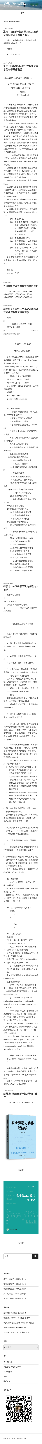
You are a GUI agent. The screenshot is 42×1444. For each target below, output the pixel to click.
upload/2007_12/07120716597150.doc (18, 78)
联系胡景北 (20, 1279)
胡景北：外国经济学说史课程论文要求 (20, 587)
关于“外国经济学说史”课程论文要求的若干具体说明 (20, 67)
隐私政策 (7, 1381)
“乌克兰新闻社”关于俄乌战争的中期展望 (19, 1322)
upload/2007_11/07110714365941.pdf (21, 291)
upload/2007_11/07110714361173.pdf (18, 294)
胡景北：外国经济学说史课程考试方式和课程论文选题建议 (20, 310)
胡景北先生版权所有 (19, 1438)
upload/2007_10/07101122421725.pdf (21, 1102)
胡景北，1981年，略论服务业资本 (17, 1318)
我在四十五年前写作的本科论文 (16, 1313)
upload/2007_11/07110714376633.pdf (18, 297)
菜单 (22, 13)
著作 (5, 1376)
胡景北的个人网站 (15, 4)
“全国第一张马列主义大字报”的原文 (17, 1332)
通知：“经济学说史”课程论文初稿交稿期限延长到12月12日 (20, 33)
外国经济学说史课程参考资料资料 (20, 285)
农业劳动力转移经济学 (12, 1366)
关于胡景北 (8, 1362)
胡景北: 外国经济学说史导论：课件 (20, 1095)
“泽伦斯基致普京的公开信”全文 (15, 1327)
